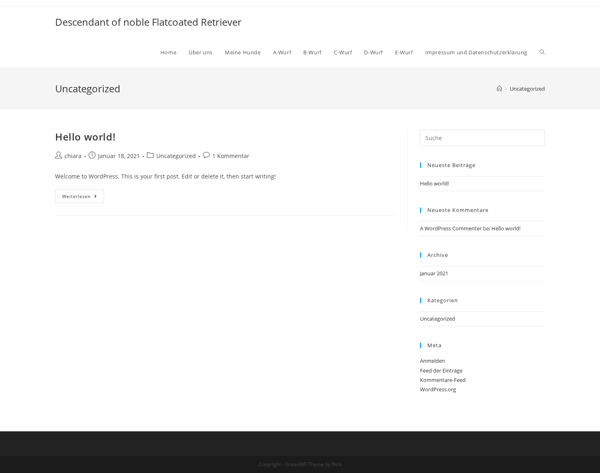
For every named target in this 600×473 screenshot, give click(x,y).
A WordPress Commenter (451, 228)
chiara (73, 156)
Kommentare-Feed (443, 380)
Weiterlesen (76, 196)
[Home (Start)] (499, 88)
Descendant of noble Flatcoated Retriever (148, 22)
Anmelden (432, 360)
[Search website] (542, 52)
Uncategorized (176, 156)
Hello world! (85, 136)
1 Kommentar (230, 156)
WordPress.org (438, 389)
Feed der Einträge (441, 370)
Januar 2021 (434, 273)
